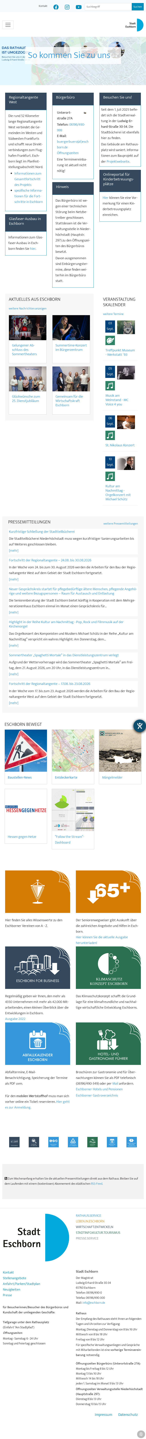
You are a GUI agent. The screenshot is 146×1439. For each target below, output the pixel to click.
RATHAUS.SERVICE (88, 1216)
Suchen (137, 6)
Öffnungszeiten (68, 153)
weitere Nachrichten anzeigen (27, 308)
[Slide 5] (87, 83)
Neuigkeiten (11, 1290)
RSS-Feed (96, 1183)
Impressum (103, 1415)
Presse (7, 1295)
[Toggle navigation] (8, 25)
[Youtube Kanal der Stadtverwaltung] (79, 7)
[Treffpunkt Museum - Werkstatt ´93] (126, 327)
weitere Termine (113, 314)
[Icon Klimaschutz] (108, 967)
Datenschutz (128, 1415)
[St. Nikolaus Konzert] (126, 422)
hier (33, 249)
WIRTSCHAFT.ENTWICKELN (94, 1227)
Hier (106, 198)
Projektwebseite (118, 162)
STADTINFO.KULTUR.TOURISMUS (98, 1233)
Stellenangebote (14, 1278)
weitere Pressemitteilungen (120, 523)
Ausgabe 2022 (15, 1019)
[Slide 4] (80, 83)
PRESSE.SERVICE (87, 1238)
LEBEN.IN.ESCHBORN (90, 1221)
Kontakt (43, 6)
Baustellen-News (20, 777)
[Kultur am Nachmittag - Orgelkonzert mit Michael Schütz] (126, 463)
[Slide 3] (73, 83)
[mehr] (13, 551)
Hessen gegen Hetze (22, 837)
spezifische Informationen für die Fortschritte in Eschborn (28, 196)
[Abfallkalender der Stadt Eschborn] (37, 1043)
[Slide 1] (59, 83)
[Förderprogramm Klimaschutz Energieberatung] (131, 1142)
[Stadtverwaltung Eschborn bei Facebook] (56, 7)
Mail (115, 1083)
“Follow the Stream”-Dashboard (69, 839)
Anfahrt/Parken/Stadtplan (21, 1284)
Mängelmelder (112, 777)
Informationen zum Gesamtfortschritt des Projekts (27, 179)
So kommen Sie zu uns (69, 61)
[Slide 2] (66, 83)
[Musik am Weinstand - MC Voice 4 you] (126, 372)
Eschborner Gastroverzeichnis (97, 1095)
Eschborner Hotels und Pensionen (99, 1089)
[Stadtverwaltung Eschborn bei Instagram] (67, 7)
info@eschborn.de (94, 1302)
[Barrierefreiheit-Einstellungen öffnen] (139, 726)
